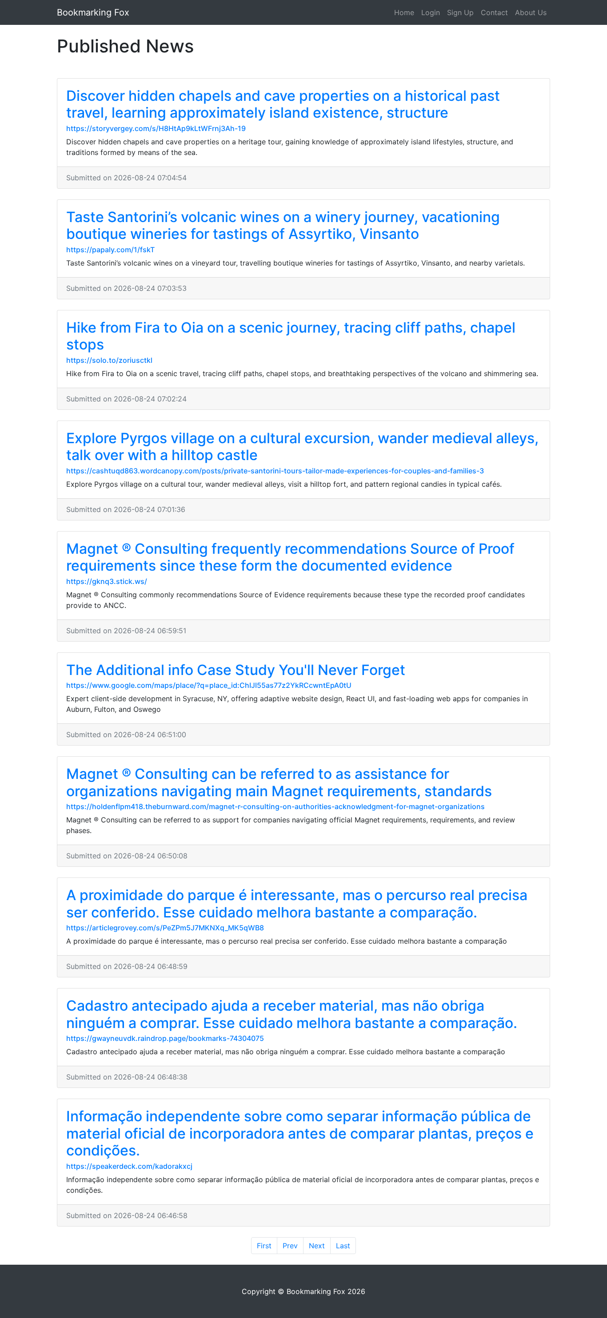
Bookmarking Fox (93, 12)
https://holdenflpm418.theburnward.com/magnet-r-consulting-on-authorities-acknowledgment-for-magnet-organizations (275, 806)
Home (404, 12)
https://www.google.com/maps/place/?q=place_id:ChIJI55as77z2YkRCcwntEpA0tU (208, 685)
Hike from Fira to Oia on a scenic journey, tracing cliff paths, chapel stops (290, 336)
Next (317, 1245)
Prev (290, 1245)
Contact (494, 12)
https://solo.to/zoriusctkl (109, 360)
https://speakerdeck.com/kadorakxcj (129, 1166)
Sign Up (460, 12)
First (264, 1245)
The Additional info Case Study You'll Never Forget (235, 670)
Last (343, 1245)
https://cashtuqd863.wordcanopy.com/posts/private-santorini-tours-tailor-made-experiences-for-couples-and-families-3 (275, 470)
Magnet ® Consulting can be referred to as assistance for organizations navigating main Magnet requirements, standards (279, 782)
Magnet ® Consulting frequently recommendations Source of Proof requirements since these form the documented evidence (290, 557)
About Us (531, 12)
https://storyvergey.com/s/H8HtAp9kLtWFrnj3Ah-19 (156, 128)
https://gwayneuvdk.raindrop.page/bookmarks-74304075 (165, 1038)
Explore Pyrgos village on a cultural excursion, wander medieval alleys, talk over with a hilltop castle (302, 446)
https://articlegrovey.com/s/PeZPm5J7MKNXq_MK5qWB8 (165, 927)
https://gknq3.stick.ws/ (106, 581)
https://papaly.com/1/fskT (110, 249)
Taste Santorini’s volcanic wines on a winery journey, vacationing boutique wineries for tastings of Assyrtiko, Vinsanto (283, 225)
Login (430, 12)
